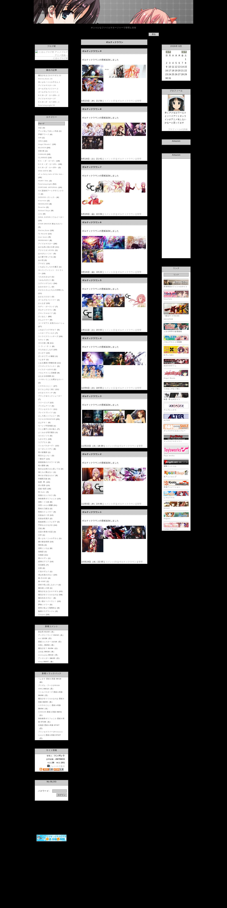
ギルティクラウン (126, 101)
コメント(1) (110, 272)
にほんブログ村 (60, 58)
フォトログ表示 (57, 766)
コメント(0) (110, 101)
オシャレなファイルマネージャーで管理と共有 (113, 27)
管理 (139, 101)
